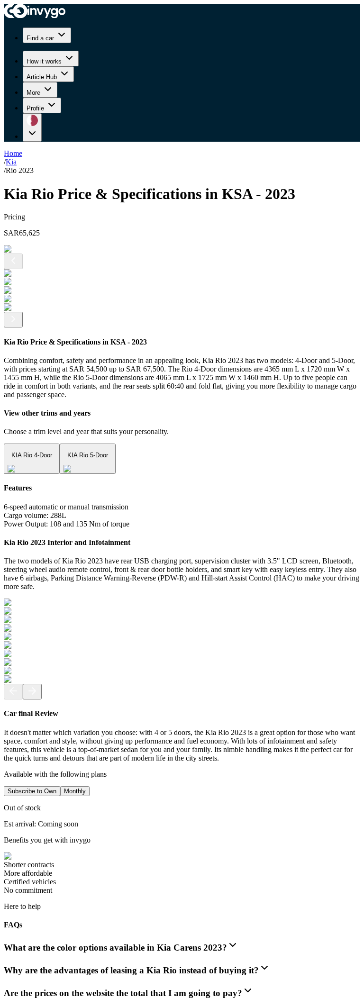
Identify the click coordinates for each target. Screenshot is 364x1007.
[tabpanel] (182, 849)
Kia (11, 162)
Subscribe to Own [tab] (32, 791)
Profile (35, 108)
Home (13, 153)
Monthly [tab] (75, 791)
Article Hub (42, 77)
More (33, 92)
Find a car (40, 38)
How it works (44, 61)
